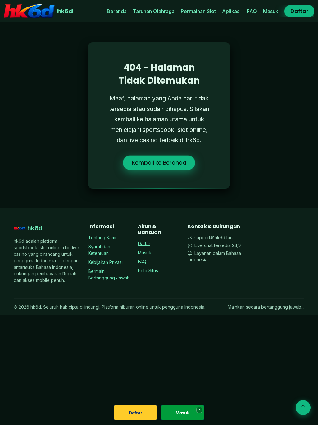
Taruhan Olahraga (154, 11)
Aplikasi (231, 11)
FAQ (252, 11)
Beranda (117, 11)
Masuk (270, 11)
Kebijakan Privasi (105, 262)
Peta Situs (148, 270)
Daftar (299, 11)
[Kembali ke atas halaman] (303, 407)
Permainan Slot (198, 11)
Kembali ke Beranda (159, 162)
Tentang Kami (102, 237)
